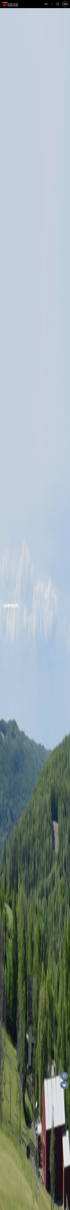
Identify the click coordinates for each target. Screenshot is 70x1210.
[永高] (64, 1076)
